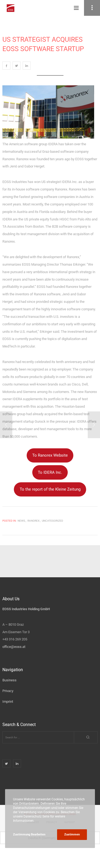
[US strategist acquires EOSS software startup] (6, 66)
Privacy (7, 691)
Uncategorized (52, 520)
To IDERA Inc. (50, 472)
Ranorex (33, 520)
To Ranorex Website (50, 455)
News (21, 520)
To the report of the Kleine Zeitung (50, 489)
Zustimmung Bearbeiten (29, 834)
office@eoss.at (13, 647)
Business (9, 680)
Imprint (7, 702)
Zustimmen (72, 834)
